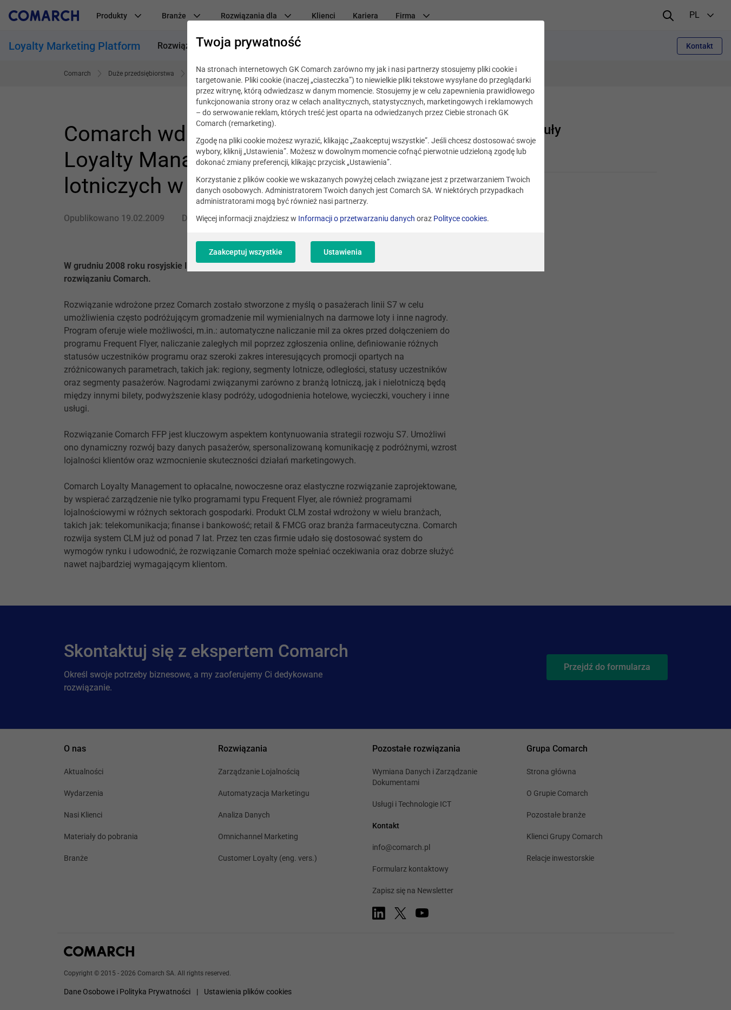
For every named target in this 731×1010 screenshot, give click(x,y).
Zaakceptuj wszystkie (245, 252)
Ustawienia (343, 252)
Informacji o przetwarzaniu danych (356, 218)
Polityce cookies (460, 218)
